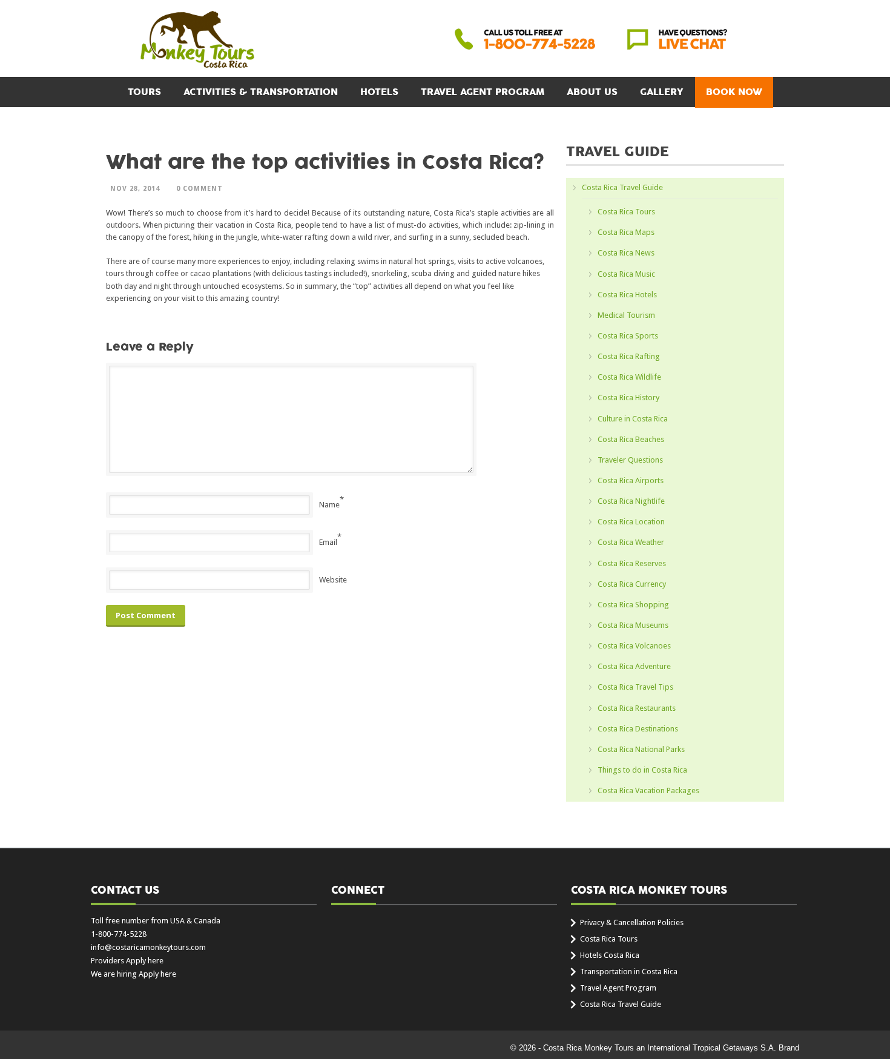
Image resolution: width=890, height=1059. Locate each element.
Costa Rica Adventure (634, 666)
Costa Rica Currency (632, 584)
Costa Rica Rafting (629, 356)
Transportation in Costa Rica (628, 971)
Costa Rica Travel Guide (622, 187)
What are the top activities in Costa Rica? (325, 162)
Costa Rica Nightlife (631, 501)
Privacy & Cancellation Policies (632, 922)
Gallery (662, 92)
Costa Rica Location (631, 521)
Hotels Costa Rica (609, 955)
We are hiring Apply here (133, 973)
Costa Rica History (628, 397)
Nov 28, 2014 (135, 189)
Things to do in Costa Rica (642, 769)
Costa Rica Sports (628, 335)
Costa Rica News (626, 252)
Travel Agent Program (482, 92)
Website (333, 579)
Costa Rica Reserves (632, 563)
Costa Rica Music (626, 274)
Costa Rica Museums (633, 625)
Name (329, 504)
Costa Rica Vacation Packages (648, 790)
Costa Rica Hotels (627, 294)
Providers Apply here (127, 960)
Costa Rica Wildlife (629, 376)
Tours (144, 92)
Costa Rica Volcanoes (634, 645)
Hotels (379, 92)
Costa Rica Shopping (633, 604)
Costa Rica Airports (631, 480)
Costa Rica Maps (626, 232)
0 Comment (199, 189)
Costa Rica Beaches (631, 439)
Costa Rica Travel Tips (635, 686)
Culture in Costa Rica (633, 418)
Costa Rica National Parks (641, 749)
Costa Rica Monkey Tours (197, 40)
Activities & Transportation (260, 92)
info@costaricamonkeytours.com (148, 947)
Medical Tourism (626, 315)
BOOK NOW (734, 92)
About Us (592, 92)
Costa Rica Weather (631, 542)
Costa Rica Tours (626, 211)
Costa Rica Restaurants (637, 708)
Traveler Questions (630, 459)
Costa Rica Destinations (638, 728)
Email (328, 542)
